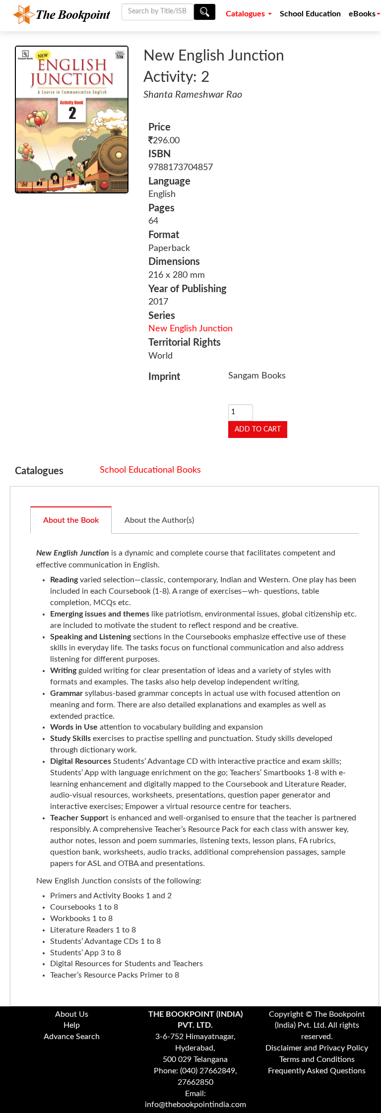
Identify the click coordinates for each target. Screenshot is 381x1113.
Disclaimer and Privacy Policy (316, 1048)
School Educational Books (150, 470)
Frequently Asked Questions (317, 1071)
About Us (71, 1014)
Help (72, 1025)
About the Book (71, 520)
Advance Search (72, 1037)
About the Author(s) (159, 520)
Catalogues (246, 14)
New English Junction (190, 328)
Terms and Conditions (317, 1059)
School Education (310, 14)
